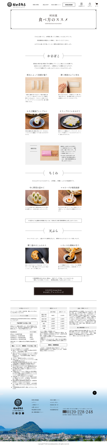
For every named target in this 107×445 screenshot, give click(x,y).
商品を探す (46, 5)
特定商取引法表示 (36, 409)
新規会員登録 (35, 400)
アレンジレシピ (54, 407)
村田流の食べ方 (54, 405)
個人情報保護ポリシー (37, 412)
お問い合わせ (35, 407)
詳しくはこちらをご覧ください (81, 335)
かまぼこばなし (54, 402)
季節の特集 (36, 5)
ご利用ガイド (35, 405)
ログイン (34, 402)
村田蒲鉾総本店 (54, 409)
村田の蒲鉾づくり (56, 5)
